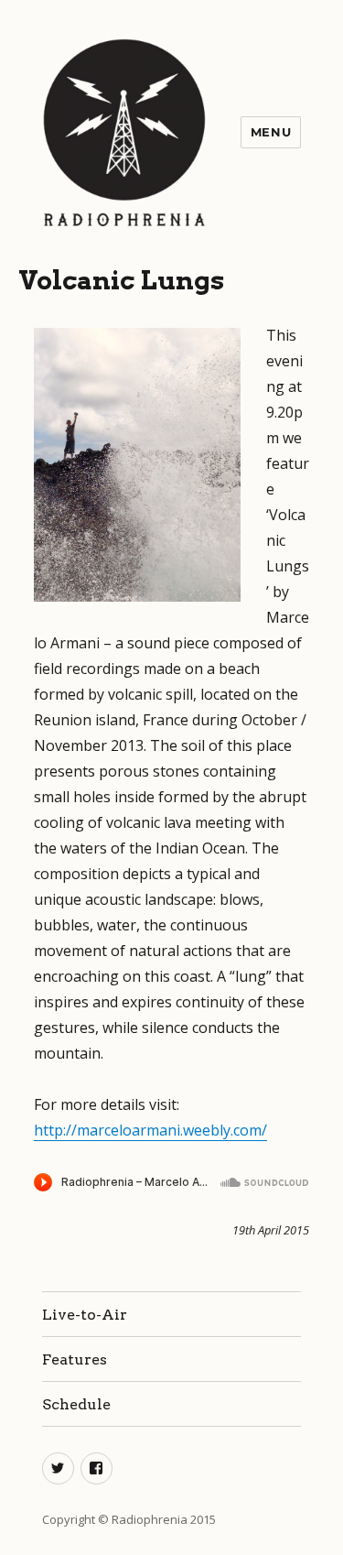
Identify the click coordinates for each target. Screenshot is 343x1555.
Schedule (76, 1404)
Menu (271, 132)
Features (74, 1359)
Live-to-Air (84, 1314)
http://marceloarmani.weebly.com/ (150, 1130)
